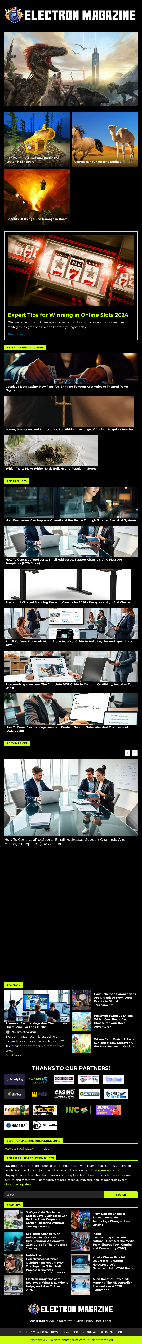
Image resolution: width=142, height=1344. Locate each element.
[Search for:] (54, 1194)
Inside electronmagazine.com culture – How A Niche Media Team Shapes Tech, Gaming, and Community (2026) (80, 1241)
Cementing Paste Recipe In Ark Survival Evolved (71, 84)
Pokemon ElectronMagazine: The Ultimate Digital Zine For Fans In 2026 (37, 1006)
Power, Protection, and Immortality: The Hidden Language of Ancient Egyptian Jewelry (69, 411)
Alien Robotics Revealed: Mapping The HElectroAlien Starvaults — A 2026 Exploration (80, 1285)
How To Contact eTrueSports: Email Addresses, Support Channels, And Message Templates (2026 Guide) (71, 541)
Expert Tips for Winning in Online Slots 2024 (68, 315)
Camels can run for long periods (105, 139)
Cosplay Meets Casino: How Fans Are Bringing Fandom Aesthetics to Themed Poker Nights (71, 368)
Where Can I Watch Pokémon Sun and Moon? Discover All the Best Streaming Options (81, 1043)
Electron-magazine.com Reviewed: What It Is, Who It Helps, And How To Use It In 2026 (13, 1285)
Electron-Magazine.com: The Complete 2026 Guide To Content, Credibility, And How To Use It (71, 666)
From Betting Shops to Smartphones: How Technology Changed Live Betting (80, 1219)
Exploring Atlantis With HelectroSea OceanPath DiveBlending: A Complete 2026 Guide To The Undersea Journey (13, 1241)
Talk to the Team (110, 1331)
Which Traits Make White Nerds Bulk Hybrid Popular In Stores (51, 450)
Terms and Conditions (66, 1331)
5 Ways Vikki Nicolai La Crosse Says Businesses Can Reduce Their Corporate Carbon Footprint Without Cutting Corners (13, 1219)
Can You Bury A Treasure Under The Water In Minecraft (37, 139)
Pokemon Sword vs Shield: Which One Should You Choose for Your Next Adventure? (81, 1021)
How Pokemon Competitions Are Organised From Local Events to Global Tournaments (81, 1000)
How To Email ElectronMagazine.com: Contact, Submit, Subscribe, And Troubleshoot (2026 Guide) (71, 709)
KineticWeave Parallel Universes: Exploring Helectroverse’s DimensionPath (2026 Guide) (80, 1263)
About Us (89, 1331)
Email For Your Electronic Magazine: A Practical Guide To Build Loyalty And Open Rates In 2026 (71, 623)
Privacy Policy (39, 1331)
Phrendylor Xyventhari (23, 1032)
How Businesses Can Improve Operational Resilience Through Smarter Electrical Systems (71, 502)
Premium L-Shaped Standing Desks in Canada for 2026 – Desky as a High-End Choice (67, 584)
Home (23, 1331)
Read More (15, 334)
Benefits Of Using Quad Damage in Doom (37, 197)
